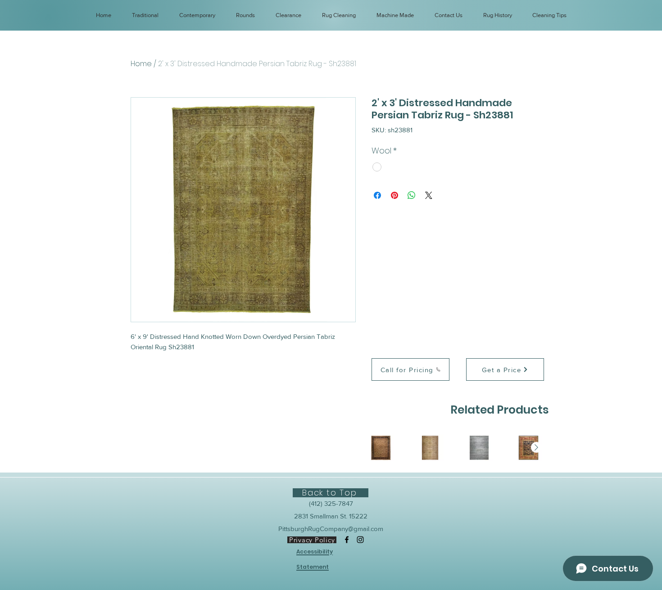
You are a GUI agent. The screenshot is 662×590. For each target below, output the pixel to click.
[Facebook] (346, 539)
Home (141, 64)
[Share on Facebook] (377, 195)
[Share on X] (428, 195)
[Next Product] (536, 447)
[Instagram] (360, 539)
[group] (454, 448)
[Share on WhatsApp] (411, 195)
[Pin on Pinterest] (394, 195)
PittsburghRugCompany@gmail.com (330, 528)
